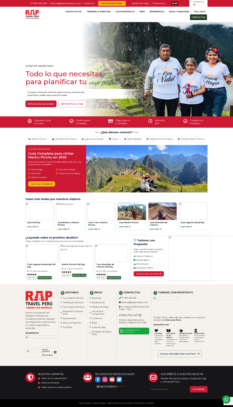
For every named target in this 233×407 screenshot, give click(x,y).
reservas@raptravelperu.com (65, 3)
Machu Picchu (74, 11)
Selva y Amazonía (179, 11)
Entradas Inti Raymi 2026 (101, 332)
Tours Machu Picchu (73, 298)
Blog (94, 322)
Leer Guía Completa (41, 184)
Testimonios (158, 3)
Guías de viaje (99, 327)
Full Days (199, 11)
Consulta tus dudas (42, 103)
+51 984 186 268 (38, 3)
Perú (142, 11)
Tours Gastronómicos (73, 307)
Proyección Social (112, 3)
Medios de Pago (140, 3)
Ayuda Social (98, 302)
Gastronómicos (125, 11)
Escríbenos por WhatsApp (132, 331)
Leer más (32, 229)
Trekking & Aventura (99, 11)
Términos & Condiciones (98, 312)
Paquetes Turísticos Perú (73, 312)
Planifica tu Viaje (74, 103)
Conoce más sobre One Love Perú (178, 353)
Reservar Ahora (44, 275)
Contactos (198, 17)
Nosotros (89, 3)
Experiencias (157, 11)
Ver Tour (31, 275)
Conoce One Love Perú (148, 274)
